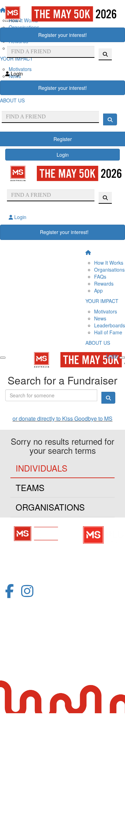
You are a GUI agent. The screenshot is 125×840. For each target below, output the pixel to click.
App (98, 290)
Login (63, 154)
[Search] (110, 119)
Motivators (105, 311)
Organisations (109, 269)
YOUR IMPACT (101, 300)
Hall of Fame (108, 332)
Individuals (41, 468)
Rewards (104, 283)
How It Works (108, 262)
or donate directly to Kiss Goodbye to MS (62, 418)
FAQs (100, 276)
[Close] (122, 358)
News (100, 318)
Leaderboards (109, 325)
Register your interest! (62, 34)
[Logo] (62, 14)
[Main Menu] (3, 358)
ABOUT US (97, 342)
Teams (30, 487)
